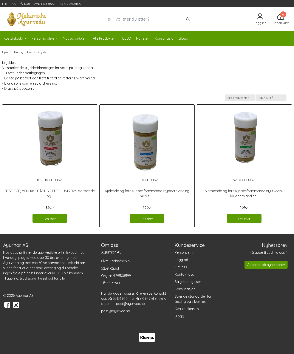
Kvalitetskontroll (187, 309)
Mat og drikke (74, 38)
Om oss (181, 267)
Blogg (179, 316)
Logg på (181, 260)
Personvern (184, 252)
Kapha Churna (49, 180)
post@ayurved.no (115, 311)
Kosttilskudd (13, 38)
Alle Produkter (104, 38)
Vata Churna (244, 180)
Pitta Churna (147, 180)
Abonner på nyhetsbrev (266, 265)
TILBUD (125, 38)
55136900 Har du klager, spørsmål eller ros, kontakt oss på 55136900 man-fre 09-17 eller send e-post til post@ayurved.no (133, 293)
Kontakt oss (184, 274)
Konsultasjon (185, 289)
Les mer (49, 219)
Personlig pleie (43, 38)
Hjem (5, 52)
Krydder (42, 52)
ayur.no (16, 252)
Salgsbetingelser (188, 282)
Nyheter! (143, 38)
